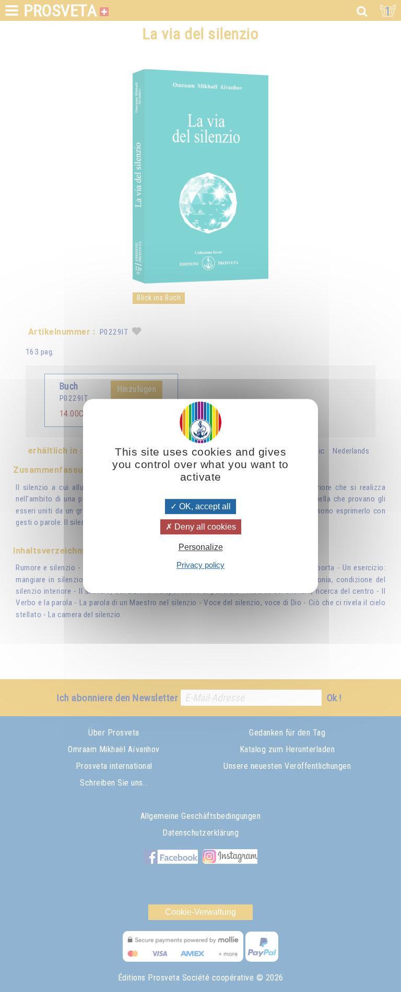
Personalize (201, 547)
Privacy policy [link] (200, 564)
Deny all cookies (204, 526)
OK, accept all (204, 506)
